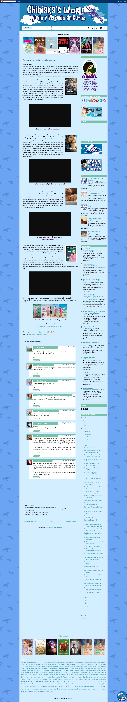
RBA (73, 682)
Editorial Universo (36, 670)
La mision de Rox (88, 374)
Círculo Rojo (41, 666)
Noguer (31, 677)
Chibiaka (34, 332)
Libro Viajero (33, 674)
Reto (29, 684)
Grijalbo (45, 672)
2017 (84, 420)
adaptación (32, 334)
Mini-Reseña (71, 674)
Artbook (93, 662)
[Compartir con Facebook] (51, 332)
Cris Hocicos (41, 381)
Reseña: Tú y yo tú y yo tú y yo (92, 265)
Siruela (27, 686)
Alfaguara (40, 662)
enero (86, 612)
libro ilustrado (86, 689)
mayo (86, 600)
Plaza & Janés (56, 679)
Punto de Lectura (65, 682)
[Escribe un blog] (48, 332)
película (29, 691)
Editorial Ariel (92, 668)
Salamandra (34, 255)
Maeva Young (53, 674)
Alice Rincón (41, 436)
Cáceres (34, 666)
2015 (84, 426)
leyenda (79, 689)
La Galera (89, 672)
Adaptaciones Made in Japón (93, 500)
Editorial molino (48, 670)
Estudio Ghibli (79, 670)
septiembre (88, 440)
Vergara (80, 686)
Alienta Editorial (68, 662)
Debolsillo (49, 666)
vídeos (44, 691)
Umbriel (75, 686)
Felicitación (25, 672)
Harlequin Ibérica (54, 672)
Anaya (81, 662)
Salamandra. (54, 139)
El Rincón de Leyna (89, 264)
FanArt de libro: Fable (89, 328)
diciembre (87, 431)
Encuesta (58, 670)
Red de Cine (84, 682)
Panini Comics (97, 677)
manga (104, 689)
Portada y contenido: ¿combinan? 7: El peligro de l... (93, 474)
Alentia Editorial (31, 662)
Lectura (97, 672)
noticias (24, 691)
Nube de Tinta (61, 677)
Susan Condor (41, 347)
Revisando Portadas (39, 684)
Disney (66, 666)
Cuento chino (28, 666)
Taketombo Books (35, 686)
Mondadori (88, 674)
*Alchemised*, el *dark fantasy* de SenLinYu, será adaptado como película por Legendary (93, 298)
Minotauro (80, 674)
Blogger (70, 698)
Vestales (92, 686)
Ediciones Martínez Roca (60, 668)
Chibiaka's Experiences (87, 664)
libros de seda (96, 689)
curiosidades (56, 689)
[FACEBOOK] (83, 101)
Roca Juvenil (63, 684)
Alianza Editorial (58, 662)
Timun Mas (54, 686)
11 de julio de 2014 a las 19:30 (68, 364)
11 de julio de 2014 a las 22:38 (68, 397)
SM (69, 684)
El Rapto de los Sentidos (91, 327)
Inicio (27, 28)
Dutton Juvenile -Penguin (86, 666)
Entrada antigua (71, 521)
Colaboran (69, 28)
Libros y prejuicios (89, 357)
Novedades (49, 677)
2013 (84, 615)
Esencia (65, 670)
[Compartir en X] (50, 332)
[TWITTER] (87, 101)
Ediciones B (25, 668)
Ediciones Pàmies (73, 668)
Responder (36, 360)
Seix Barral (95, 684)
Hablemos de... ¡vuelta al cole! (92, 359)
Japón (83, 672)
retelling (34, 691)
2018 (84, 417)
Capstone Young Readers (49, 664)
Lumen (40, 674)
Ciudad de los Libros (89, 294)
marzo (86, 606)
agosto (86, 443)
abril (85, 603)
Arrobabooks (87, 662)
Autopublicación (101, 662)
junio (86, 597)
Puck (57, 682)
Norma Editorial (38, 677)
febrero (86, 609)
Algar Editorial (49, 662)
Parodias (104, 677)
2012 (84, 618)
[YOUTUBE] (94, 101)
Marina (39, 365)
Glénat (41, 672)
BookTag (32, 664)
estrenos (39, 334)
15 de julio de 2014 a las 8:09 (69, 460)
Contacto (79, 28)
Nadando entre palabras (91, 342)
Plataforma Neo (45, 679)
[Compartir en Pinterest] (53, 332)
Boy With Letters (88, 249)
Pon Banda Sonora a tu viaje (74, 679)
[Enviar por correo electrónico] (47, 332)
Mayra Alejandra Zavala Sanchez (48, 395)
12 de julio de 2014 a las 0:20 (69, 410)
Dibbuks (61, 666)
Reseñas (46, 28)
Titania (61, 686)
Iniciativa (74, 672)
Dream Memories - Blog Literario (94, 311)
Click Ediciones (100, 664)
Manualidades (62, 674)
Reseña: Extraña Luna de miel (93, 448)
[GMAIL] (104, 101)
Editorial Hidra (25, 670)
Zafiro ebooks (100, 686)
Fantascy (103, 670)
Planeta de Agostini (32, 679)
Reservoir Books (93, 682)
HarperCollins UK (65, 672)
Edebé (98, 666)
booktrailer (39, 689)
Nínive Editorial (72, 677)
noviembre (87, 434)
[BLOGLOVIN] (101, 101)
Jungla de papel (88, 388)
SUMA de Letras (77, 684)
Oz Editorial (87, 677)
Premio (33, 682)
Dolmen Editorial (74, 666)
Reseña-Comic (102, 682)
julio (85, 445)
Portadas (25, 682)
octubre (86, 437)
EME (94, 666)
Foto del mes (34, 672)
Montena (94, 674)
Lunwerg (45, 674)
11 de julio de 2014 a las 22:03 (68, 380)
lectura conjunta (72, 689)
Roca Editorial (53, 684)
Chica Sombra (42, 423)
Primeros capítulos (45, 682)
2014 (84, 429)
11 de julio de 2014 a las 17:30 (68, 346)
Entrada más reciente (30, 521)
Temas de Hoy (45, 686)
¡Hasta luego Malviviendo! (92, 546)
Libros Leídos (58, 28)
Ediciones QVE (83, 668)
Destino (55, 666)
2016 (84, 423)
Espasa (71, 670)
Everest (85, 670)
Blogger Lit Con (25, 664)
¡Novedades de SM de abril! (91, 389)
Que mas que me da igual (91, 279)
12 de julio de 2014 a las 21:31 (68, 435)
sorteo (40, 691)
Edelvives (103, 666)
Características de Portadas (68, 664)
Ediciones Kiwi (46, 668)
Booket (38, 664)
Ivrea (78, 672)
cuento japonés (47, 689)
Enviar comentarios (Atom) (54, 527)
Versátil (86, 686)
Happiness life (42, 411)
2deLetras (23, 662)
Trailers (45, 334)
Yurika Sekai (87, 373)
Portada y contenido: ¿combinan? (95, 679)
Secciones (37, 28)
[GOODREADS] (97, 101)
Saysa (39, 461)
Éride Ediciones (50, 691)
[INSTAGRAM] (90, 101)
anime (34, 689)
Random (78, 682)
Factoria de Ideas (94, 670)
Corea (22, 666)
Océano (79, 677)
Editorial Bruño (101, 668)
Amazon (76, 662)
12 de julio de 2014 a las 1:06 (69, 423)
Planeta (24, 679)
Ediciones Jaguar (35, 668)
